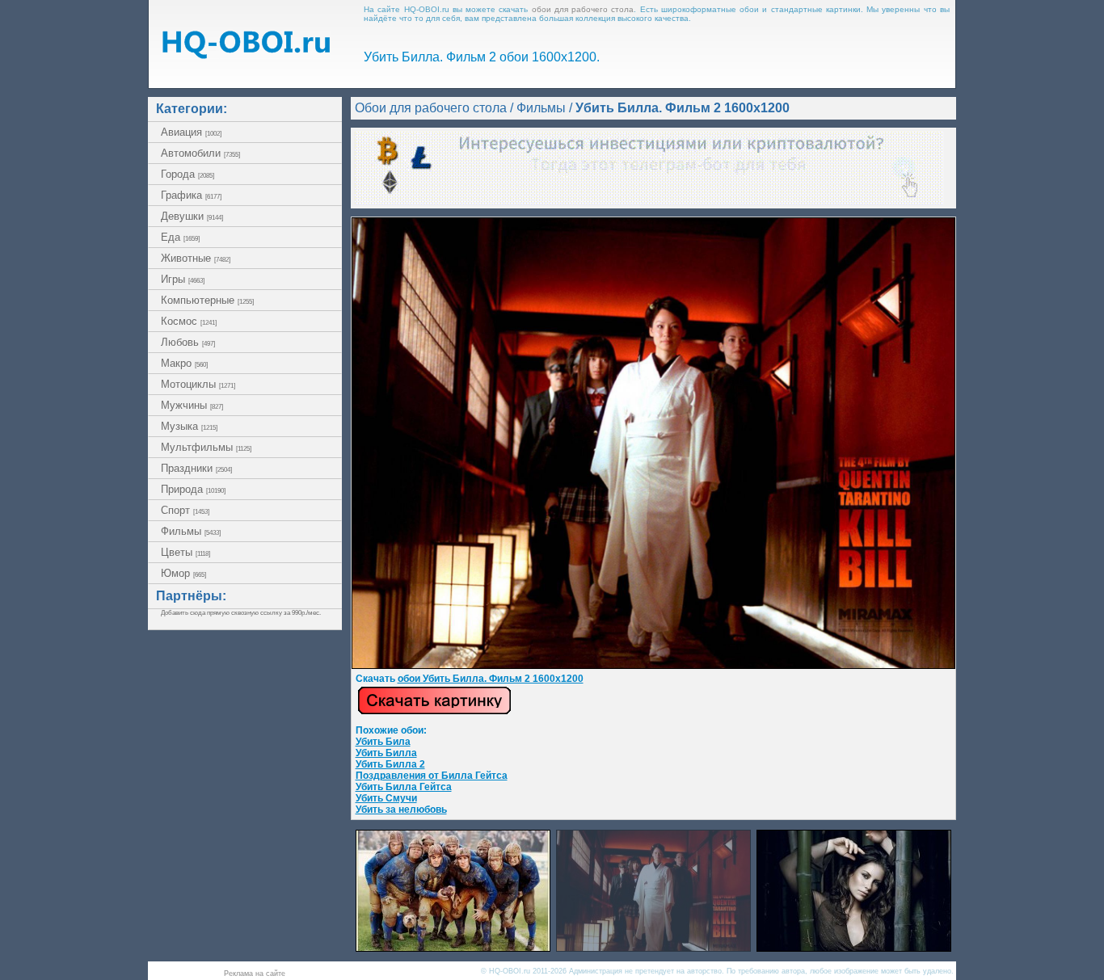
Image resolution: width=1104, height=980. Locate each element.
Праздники (196, 468)
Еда (180, 237)
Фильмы (191, 531)
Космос (189, 321)
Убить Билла (386, 753)
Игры (182, 279)
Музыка (189, 426)
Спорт (185, 510)
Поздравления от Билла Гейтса (432, 775)
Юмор (183, 573)
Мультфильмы (206, 447)
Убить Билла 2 (390, 764)
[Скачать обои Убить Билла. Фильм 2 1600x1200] (434, 711)
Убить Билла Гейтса (404, 787)
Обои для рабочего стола (431, 108)
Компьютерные (207, 300)
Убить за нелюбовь (401, 809)
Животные (195, 258)
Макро (184, 363)
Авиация (191, 132)
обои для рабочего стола (583, 9)
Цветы (185, 552)
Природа (193, 489)
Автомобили (200, 153)
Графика (191, 195)
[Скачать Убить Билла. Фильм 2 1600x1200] (653, 665)
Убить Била (383, 741)
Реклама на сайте (254, 973)
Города (187, 174)
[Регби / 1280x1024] (453, 947)
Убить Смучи (386, 798)
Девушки (192, 216)
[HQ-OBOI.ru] (246, 54)
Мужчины (192, 405)
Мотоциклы (198, 384)
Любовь (188, 342)
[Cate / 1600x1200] (853, 947)
